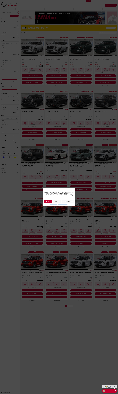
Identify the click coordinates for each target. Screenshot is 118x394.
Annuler (57, 201)
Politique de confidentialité (62, 204)
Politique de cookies (53, 204)
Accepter (48, 201)
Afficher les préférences (68, 201)
